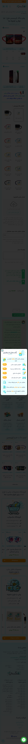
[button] (2, 350)
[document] (14, 372)
